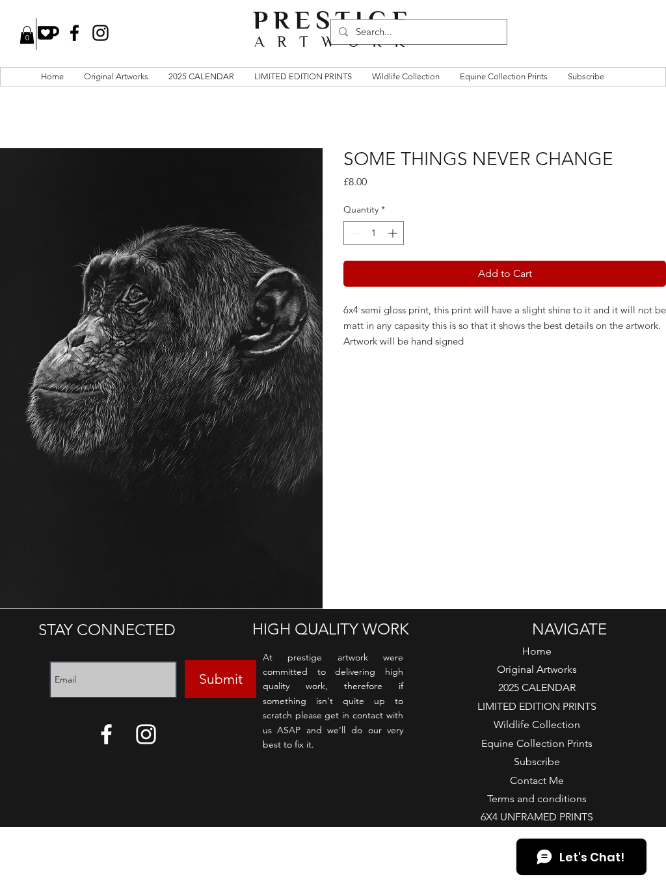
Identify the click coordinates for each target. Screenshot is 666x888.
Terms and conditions (537, 798)
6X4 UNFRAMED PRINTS (537, 817)
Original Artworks (537, 669)
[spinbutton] (374, 233)
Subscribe (537, 761)
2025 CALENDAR (537, 687)
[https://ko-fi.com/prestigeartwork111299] (48, 33)
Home (537, 651)
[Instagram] (100, 33)
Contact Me (537, 780)
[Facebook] (74, 33)
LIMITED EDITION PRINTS (536, 706)
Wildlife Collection (537, 724)
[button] (27, 35)
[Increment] (394, 233)
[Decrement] (353, 233)
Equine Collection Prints (537, 743)
